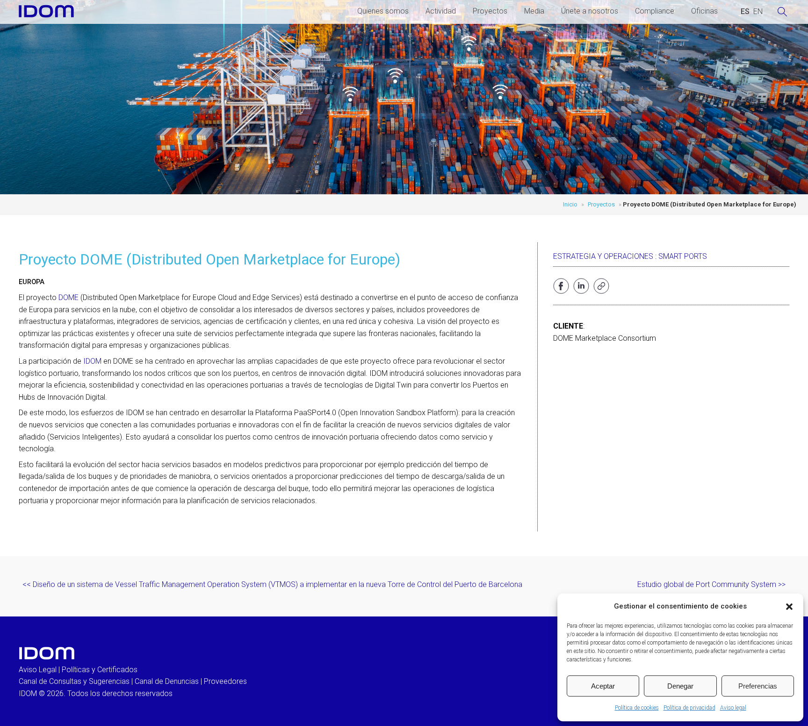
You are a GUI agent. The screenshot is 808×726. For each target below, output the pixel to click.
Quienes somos (383, 11)
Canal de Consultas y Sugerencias (74, 681)
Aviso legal (733, 707)
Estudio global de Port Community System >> (711, 584)
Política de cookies (637, 707)
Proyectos (490, 11)
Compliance (654, 11)
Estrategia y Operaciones (603, 256)
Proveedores (225, 681)
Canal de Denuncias (167, 681)
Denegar (680, 686)
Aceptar (603, 686)
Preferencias (757, 686)
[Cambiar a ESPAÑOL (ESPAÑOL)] (745, 11)
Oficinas (704, 11)
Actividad (441, 11)
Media (534, 11)
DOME (68, 297)
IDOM (92, 361)
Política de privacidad (689, 707)
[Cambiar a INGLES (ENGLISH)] (758, 11)
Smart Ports (682, 256)
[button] (789, 606)
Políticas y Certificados (99, 669)
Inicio (570, 204)
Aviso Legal (38, 669)
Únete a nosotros (589, 11)
